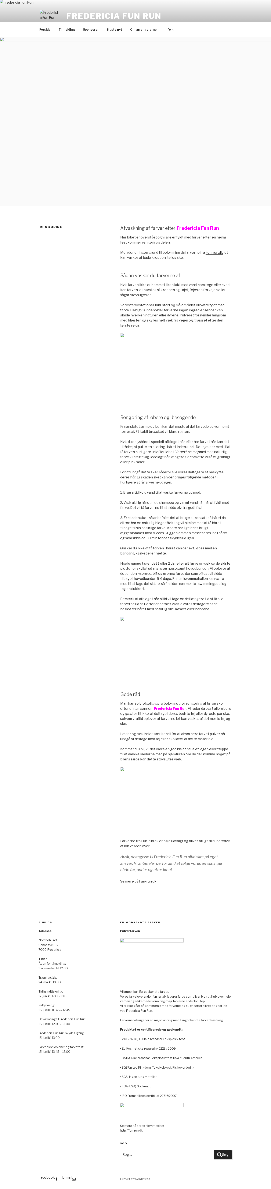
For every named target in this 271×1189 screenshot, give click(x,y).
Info (168, 29)
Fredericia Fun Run (114, 16)
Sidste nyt (114, 29)
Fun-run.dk (214, 253)
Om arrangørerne (143, 29)
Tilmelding (67, 29)
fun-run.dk (159, 996)
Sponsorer (91, 29)
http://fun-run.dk (131, 1130)
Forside (45, 29)
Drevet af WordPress (135, 1179)
